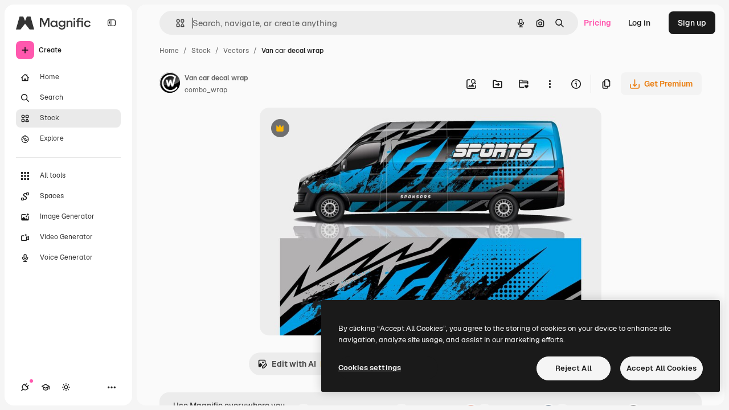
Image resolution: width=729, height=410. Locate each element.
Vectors (236, 50)
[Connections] (25, 387)
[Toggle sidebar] (112, 23)
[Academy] (45, 387)
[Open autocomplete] (175, 23)
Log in (639, 23)
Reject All (573, 368)
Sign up (692, 23)
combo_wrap (206, 90)
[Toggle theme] (66, 387)
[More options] (549, 83)
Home (169, 50)
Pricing (597, 23)
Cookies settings (369, 367)
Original (333, 129)
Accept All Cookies (661, 368)
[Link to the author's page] (169, 84)
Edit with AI (286, 367)
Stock (201, 50)
